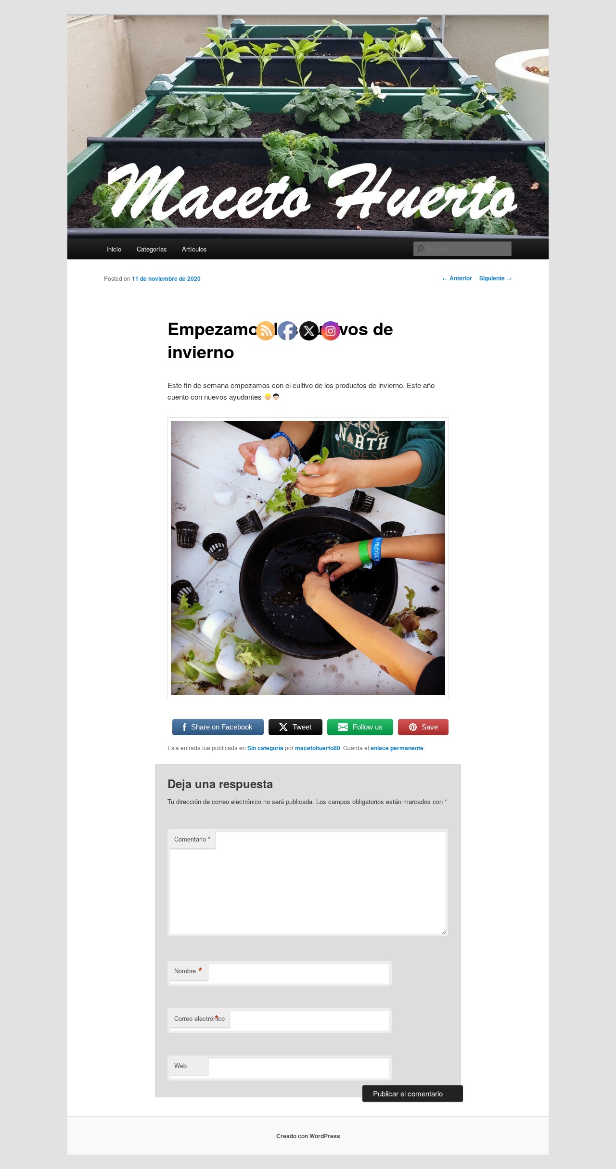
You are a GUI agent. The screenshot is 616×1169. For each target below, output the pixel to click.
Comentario (192, 838)
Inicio (113, 248)
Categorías (152, 248)
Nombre (188, 971)
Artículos (194, 248)
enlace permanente (397, 747)
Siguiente (495, 278)
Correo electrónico (199, 1018)
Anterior (457, 278)
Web (180, 1065)
